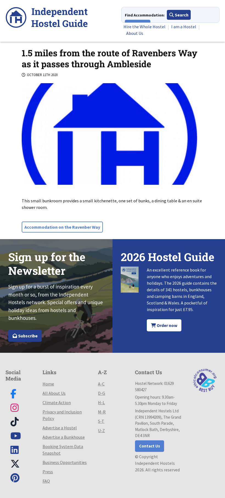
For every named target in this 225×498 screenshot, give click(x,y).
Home (48, 384)
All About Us (54, 393)
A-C (101, 384)
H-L (101, 402)
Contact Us (149, 446)
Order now (166, 325)
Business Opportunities (65, 462)
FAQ (46, 481)
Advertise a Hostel (60, 427)
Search (181, 15)
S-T (101, 421)
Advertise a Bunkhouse (64, 437)
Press (48, 471)
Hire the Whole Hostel (144, 26)
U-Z (101, 430)
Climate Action (57, 402)
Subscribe (27, 335)
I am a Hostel (183, 26)
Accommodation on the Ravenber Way (62, 227)
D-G (101, 393)
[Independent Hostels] (46, 18)
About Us (134, 33)
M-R (102, 412)
